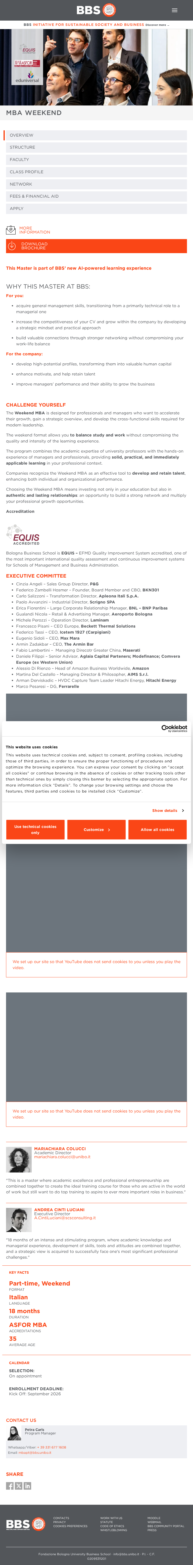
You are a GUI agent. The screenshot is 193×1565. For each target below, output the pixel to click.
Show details (164, 810)
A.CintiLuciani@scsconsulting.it (65, 1217)
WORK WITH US (111, 1518)
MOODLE (154, 1518)
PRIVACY (59, 1522)
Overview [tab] (21, 135)
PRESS (152, 1530)
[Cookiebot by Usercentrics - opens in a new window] (165, 729)
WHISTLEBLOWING (113, 1530)
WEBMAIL (155, 1522)
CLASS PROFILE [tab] (26, 172)
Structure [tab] (22, 147)
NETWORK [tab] (21, 184)
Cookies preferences (70, 1526)
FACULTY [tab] (19, 159)
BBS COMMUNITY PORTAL (166, 1526)
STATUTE (106, 1522)
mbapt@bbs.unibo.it (35, 1453)
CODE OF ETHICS (112, 1526)
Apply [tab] (16, 208)
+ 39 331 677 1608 (51, 1447)
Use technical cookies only (35, 829)
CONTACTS (61, 1518)
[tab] (96, 230)
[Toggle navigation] (174, 10)
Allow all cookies (157, 829)
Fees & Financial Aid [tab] (34, 196)
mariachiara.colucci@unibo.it (62, 1156)
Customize (94, 829)
